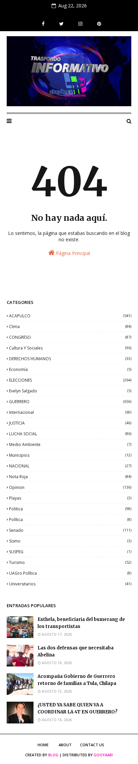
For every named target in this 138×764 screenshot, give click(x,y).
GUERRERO (70, 401)
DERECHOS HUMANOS (70, 359)
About (65, 744)
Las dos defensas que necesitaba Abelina (76, 651)
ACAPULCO (70, 316)
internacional (70, 412)
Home (43, 744)
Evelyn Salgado (70, 391)
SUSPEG (70, 552)
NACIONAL (70, 466)
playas (70, 498)
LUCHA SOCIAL (70, 434)
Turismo (70, 562)
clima (70, 326)
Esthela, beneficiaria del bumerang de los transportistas (81, 623)
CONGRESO (70, 337)
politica (70, 509)
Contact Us (92, 744)
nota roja (70, 477)
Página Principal (72, 253)
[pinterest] (98, 23)
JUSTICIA (70, 423)
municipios (70, 455)
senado (70, 530)
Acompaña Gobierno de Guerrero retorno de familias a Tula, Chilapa (77, 680)
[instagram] (80, 23)
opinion (70, 487)
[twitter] (61, 23)
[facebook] (43, 23)
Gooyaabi (103, 754)
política (70, 519)
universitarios (70, 584)
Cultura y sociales (70, 348)
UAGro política (70, 573)
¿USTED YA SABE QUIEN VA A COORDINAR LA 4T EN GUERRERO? (78, 708)
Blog (53, 754)
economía (70, 369)
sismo (70, 541)
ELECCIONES (70, 380)
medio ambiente (70, 444)
